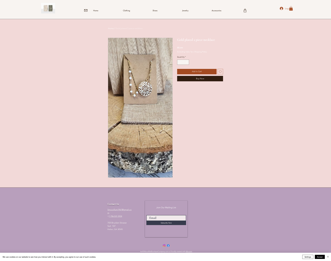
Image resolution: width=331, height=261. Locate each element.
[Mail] (86, 10)
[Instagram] (164, 245)
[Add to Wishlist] (220, 71)
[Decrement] (179, 62)
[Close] (327, 257)
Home (111, 28)
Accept (320, 257)
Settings (307, 257)
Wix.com (189, 251)
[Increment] (187, 62)
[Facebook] (168, 245)
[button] (291, 8)
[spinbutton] (183, 62)
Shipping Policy (200, 52)
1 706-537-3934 (115, 216)
